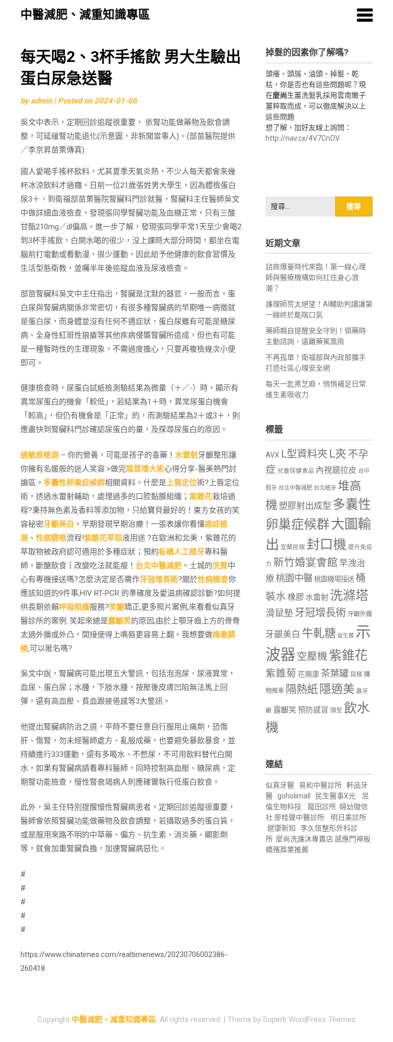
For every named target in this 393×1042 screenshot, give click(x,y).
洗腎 (220, 565)
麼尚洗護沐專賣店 (305, 839)
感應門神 (349, 839)
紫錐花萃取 (103, 537)
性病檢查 (213, 579)
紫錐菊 (281, 673)
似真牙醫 (280, 785)
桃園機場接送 (334, 579)
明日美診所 (347, 817)
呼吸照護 (74, 607)
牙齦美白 (58, 524)
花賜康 (308, 674)
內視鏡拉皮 (336, 470)
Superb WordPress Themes (309, 1019)
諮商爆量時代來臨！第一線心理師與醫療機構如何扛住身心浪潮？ (316, 277)
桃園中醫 (294, 578)
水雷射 (186, 455)
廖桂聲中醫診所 (299, 817)
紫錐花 (200, 496)
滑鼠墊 (279, 613)
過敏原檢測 (39, 455)
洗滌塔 (349, 595)
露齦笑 (119, 620)
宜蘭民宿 (292, 547)
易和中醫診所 (320, 785)
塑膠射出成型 (305, 506)
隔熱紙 (302, 689)
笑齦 (116, 607)
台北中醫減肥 (159, 565)
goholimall (294, 796)
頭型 (336, 710)
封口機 (326, 544)
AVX (272, 455)
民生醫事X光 (335, 796)
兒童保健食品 (295, 470)
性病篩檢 (51, 537)
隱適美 (337, 689)
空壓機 (312, 656)
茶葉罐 (334, 673)
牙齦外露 (359, 614)
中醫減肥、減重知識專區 (85, 14)
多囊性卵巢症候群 (74, 482)
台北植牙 (325, 488)
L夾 (337, 453)
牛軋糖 (319, 633)
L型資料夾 (304, 454)
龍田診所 (322, 806)
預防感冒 (313, 709)
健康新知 (281, 828)
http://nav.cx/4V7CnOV (303, 138)
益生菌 (345, 635)
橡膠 (296, 597)
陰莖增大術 (145, 468)
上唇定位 (181, 482)
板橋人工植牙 (182, 551)
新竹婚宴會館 (305, 562)
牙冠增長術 (159, 579)
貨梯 (356, 674)
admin (41, 100)
